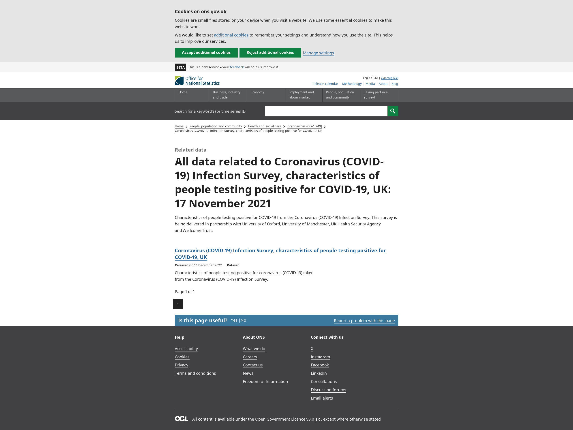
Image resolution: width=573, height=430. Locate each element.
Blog (394, 83)
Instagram (320, 356)
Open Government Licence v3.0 (284, 419)
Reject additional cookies (270, 52)
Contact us (253, 365)
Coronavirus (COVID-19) (304, 126)
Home (183, 92)
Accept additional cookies (206, 52)
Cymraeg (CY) (389, 78)
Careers (250, 356)
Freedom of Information (265, 381)
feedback (237, 67)
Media (370, 83)
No (243, 320)
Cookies (182, 356)
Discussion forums (328, 389)
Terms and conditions (195, 373)
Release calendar (325, 83)
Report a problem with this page (364, 320)
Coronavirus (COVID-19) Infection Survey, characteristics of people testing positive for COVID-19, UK (248, 130)
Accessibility (186, 348)
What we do (254, 348)
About (383, 83)
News (248, 373)
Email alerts (322, 398)
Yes (234, 320)
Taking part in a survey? (376, 94)
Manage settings (318, 53)
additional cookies (231, 35)
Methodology (352, 83)
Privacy (181, 365)
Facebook (320, 365)
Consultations (324, 381)
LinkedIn (319, 373)
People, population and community (216, 126)
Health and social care (264, 126)
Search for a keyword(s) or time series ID (210, 111)
